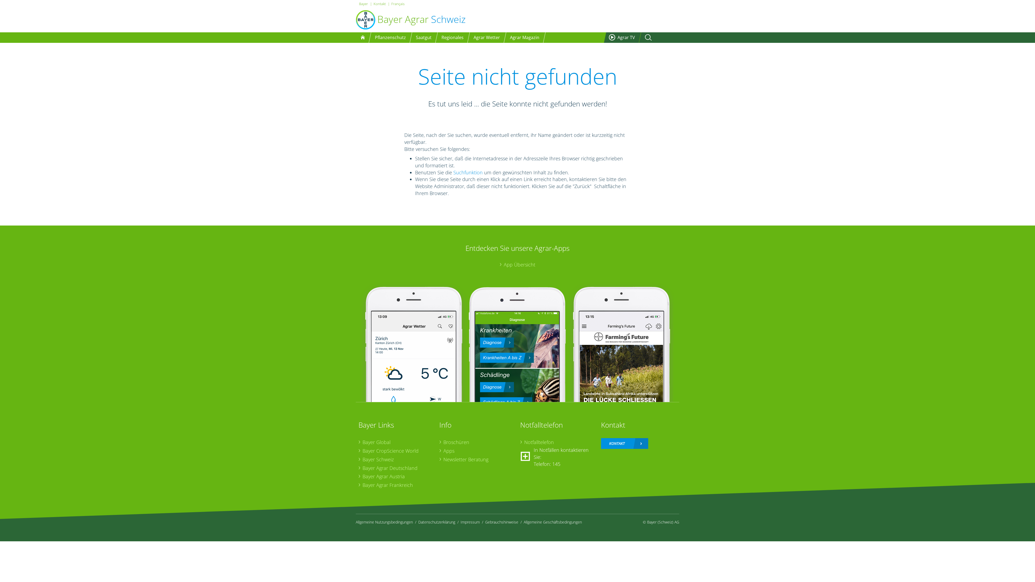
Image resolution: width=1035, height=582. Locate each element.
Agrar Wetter (487, 37)
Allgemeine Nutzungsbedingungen (384, 522)
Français (398, 3)
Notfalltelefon (539, 442)
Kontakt (380, 3)
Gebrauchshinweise (501, 522)
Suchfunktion (468, 172)
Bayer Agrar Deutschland (390, 468)
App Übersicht (519, 264)
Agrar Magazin (524, 37)
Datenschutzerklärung (436, 522)
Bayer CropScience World (391, 451)
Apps (448, 451)
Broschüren (456, 442)
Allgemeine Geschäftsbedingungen (553, 522)
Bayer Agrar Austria (384, 476)
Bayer (363, 3)
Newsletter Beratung (465, 459)
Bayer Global (377, 442)
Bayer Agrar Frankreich (388, 485)
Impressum (470, 522)
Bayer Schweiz (378, 459)
